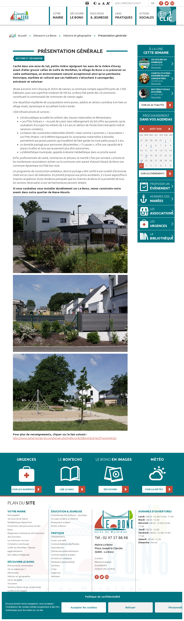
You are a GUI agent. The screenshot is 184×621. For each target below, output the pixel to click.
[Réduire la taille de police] (99, 3)
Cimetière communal (18, 544)
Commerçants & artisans (63, 555)
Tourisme (12, 583)
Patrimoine (13, 573)
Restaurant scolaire (60, 522)
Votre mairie (17, 511)
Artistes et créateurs (61, 558)
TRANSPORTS (58, 537)
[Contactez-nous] (172, 3)
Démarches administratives (64, 551)
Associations (57, 547)
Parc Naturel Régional (18, 555)
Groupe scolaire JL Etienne (64, 519)
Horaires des (160, 199)
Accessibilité (101, 565)
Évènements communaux (20, 565)
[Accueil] (19, 16)
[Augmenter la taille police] (108, 3)
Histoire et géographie (29, 58)
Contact (99, 558)
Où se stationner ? (17, 569)
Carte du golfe (15, 580)
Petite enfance (58, 526)
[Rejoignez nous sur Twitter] (166, 3)
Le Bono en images (17, 591)
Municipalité (14, 515)
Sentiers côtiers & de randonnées (24, 587)
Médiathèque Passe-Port (20, 522)
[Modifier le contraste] (95, 3)
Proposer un (160, 186)
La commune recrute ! (19, 540)
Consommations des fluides (65, 544)
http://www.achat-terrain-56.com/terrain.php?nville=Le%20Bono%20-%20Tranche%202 (64, 438)
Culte (54, 569)
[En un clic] (166, 15)
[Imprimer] (87, 3)
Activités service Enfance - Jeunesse (69, 515)
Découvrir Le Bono (21, 561)
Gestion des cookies (105, 569)
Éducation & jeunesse (66, 511)
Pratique (57, 533)
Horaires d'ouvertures (155, 511)
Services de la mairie (18, 519)
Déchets (55, 565)
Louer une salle (58, 540)
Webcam (55, 576)
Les (161, 211)
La (161, 236)
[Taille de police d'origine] (103, 3)
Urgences (56, 573)
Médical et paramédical (62, 562)
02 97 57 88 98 (115, 537)
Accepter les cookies (84, 607)
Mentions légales (103, 562)
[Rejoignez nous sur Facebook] (161, 3)
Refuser (130, 607)
